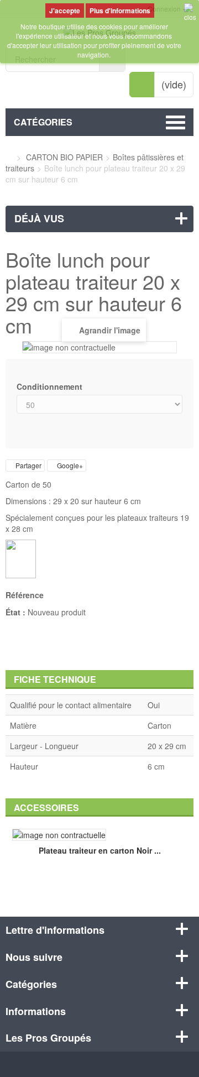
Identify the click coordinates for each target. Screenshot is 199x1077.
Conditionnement (51, 386)
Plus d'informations (120, 10)
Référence (25, 594)
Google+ (69, 465)
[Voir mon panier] (142, 84)
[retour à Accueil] (9, 157)
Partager (27, 465)
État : (15, 612)
